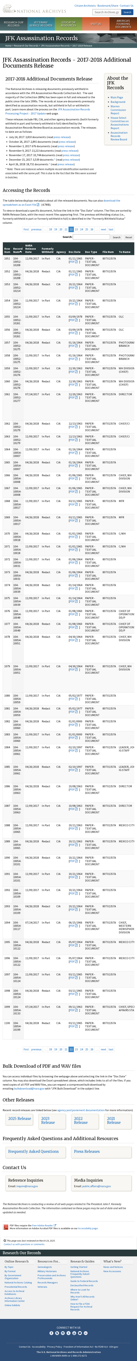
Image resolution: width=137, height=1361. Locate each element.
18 (50, 229)
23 (76, 229)
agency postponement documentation (81, 1110)
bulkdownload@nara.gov (29, 1088)
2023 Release (48, 1120)
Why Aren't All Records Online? (82, 1298)
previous (36, 229)
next (103, 229)
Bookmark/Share (107, 5)
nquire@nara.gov (27, 1186)
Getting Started (78, 1267)
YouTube (74, 1333)
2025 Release (19, 1118)
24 (81, 229)
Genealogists (45, 1267)
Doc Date (74, 252)
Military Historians (47, 1271)
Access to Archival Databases (14, 1292)
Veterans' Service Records (41, 24)
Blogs (80, 1333)
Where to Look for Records (80, 1291)
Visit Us (96, 24)
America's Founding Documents (123, 24)
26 (91, 229)
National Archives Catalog (18, 1282)
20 (60, 229)
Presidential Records (16, 1286)
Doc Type (91, 252)
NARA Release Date (30, 249)
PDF (72, 261)
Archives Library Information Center (15, 1299)
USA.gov (113, 1346)
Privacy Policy (54, 1346)
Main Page (117, 97)
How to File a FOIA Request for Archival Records (81, 1306)
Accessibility (39, 1346)
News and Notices (113, 1267)
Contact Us (126, 5)
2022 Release (81, 1120)
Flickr (85, 1333)
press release (62, 137)
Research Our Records (13, 24)
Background (118, 102)
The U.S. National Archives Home (34, 8)
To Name (124, 252)
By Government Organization (13, 1277)
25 (86, 229)
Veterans (42, 1286)
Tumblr (68, 1333)
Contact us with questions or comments (24, 1244)
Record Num (17, 250)
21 (66, 229)
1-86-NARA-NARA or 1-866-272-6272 (68, 1355)
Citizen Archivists (85, 5)
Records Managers (48, 1282)
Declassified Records (81, 1285)
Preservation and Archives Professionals (52, 1277)
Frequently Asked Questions (33, 1151)
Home (8, 45)
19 (55, 229)
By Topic (9, 1267)
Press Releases (87, 1151)
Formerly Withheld (48, 250)
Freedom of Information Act (78, 1346)
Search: (67, 237)
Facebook (51, 1333)
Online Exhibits (12, 1305)
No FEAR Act (101, 1346)
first (26, 229)
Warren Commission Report (118, 109)
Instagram (63, 1333)
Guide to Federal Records (84, 1281)
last (111, 229)
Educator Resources (68, 24)
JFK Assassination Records (55, 45)
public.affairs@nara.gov (96, 1186)
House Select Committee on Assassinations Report (120, 123)
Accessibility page (88, 1228)
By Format (10, 1271)
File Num (108, 252)
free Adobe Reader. (43, 1225)
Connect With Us (68, 1327)
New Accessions (112, 1271)
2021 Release (114, 1120)
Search (127, 12)
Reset (129, 237)
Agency (61, 252)
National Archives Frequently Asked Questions (79, 1274)
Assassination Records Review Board (119, 136)
